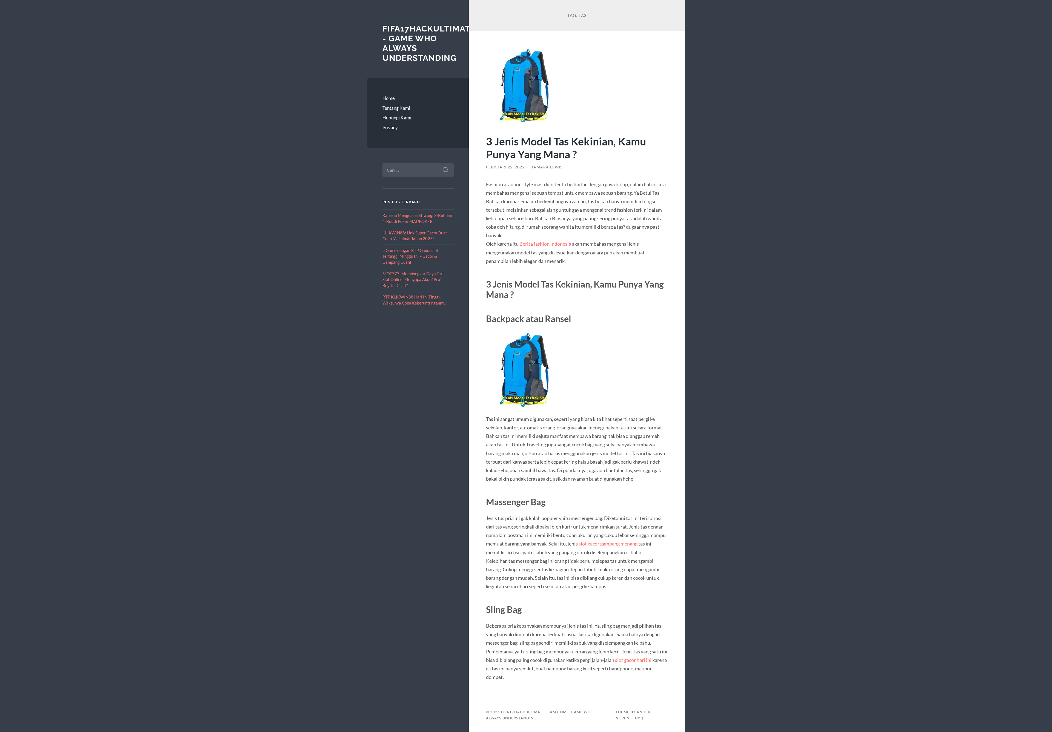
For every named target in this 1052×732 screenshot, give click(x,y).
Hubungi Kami (396, 117)
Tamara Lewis (546, 167)
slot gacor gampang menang (608, 544)
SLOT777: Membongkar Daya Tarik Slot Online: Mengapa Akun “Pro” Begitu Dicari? (414, 279)
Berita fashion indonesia (545, 244)
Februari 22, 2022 (505, 167)
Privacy (390, 127)
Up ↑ (639, 718)
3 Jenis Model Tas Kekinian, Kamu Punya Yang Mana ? (566, 147)
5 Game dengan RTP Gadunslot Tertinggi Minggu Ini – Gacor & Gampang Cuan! (410, 256)
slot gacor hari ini (633, 660)
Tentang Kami (396, 108)
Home (388, 98)
